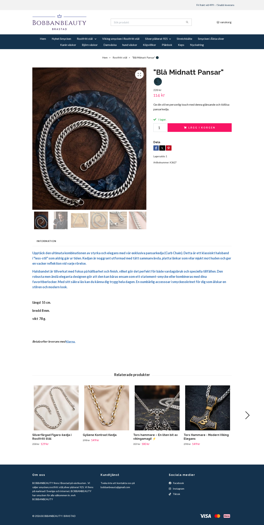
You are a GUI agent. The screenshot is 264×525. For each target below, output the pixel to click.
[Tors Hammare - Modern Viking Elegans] (207, 421)
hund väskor (129, 58)
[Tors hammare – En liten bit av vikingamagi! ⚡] (157, 421)
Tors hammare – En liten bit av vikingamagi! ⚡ (155, 450)
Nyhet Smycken (61, 52)
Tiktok (176, 507)
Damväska (110, 58)
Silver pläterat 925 (156, 52)
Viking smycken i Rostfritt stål (120, 52)
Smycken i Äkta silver (211, 52)
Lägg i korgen (201, 140)
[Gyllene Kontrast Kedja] (107, 421)
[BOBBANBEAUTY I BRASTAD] (82, 29)
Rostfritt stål (85, 52)
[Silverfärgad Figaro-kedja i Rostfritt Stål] (56, 421)
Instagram (178, 501)
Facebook (178, 496)
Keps (181, 58)
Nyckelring (197, 58)
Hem (43, 52)
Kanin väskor (68, 58)
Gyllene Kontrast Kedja (100, 448)
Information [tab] (46, 254)
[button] (247, 429)
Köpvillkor (149, 58)
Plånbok (167, 58)
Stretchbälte (184, 52)
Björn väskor (90, 58)
